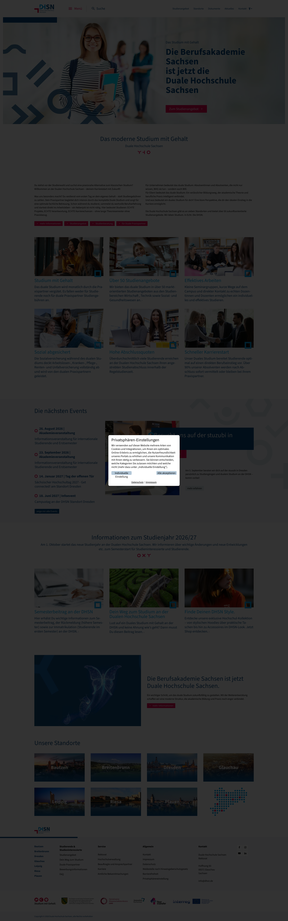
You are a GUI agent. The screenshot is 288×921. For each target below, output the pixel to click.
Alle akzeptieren (167, 473)
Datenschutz (137, 482)
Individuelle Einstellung (121, 473)
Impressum (151, 482)
